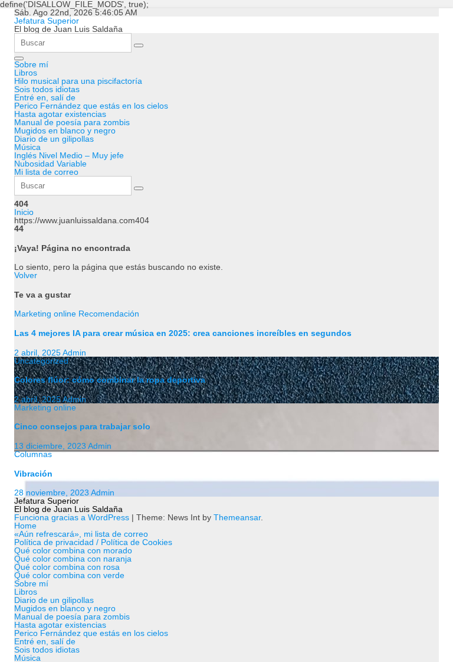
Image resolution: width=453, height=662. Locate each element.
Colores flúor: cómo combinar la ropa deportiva (109, 379)
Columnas (33, 454)
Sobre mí (31, 64)
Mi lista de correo (46, 172)
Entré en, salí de (45, 97)
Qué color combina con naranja (73, 558)
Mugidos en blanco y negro (65, 130)
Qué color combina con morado (73, 550)
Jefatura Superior (46, 20)
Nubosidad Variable (50, 163)
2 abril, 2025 (38, 352)
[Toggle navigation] (19, 58)
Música (27, 147)
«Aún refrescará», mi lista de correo (81, 534)
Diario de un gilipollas (54, 139)
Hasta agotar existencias (60, 114)
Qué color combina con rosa (67, 567)
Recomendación (108, 313)
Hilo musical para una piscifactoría (78, 81)
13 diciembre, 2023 (51, 446)
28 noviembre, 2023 (52, 492)
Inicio (24, 212)
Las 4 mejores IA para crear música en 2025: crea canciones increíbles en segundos (183, 333)
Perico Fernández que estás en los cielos (91, 105)
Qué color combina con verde (69, 575)
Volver (25, 275)
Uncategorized (41, 361)
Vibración (33, 473)
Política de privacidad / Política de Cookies (93, 542)
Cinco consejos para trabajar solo (82, 426)
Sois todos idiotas (47, 89)
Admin (74, 352)
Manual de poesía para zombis (72, 122)
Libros (25, 72)
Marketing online (46, 313)
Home (25, 525)
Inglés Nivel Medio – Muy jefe (69, 155)
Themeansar (237, 517)
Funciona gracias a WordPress (73, 517)
